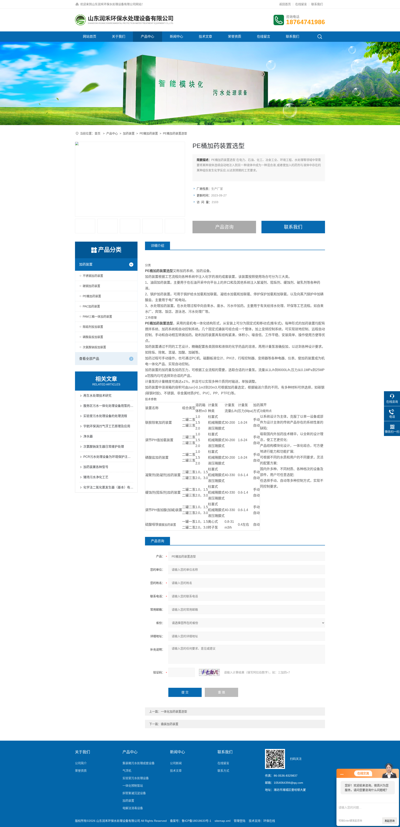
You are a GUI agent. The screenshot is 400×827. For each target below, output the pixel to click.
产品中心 (147, 36)
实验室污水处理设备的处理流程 (105, 416)
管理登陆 (239, 820)
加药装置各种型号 (95, 467)
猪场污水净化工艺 (95, 477)
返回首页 (285, 4)
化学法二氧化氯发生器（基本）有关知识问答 (108, 487)
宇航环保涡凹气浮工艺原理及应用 (106, 426)
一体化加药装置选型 (174, 711)
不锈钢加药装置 (93, 275)
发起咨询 (390, 821)
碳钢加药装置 (91, 286)
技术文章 (205, 36)
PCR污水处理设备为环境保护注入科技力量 (108, 456)
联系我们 (317, 4)
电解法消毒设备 (132, 808)
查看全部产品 (89, 358)
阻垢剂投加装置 (93, 326)
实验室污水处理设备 (135, 778)
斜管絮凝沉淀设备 (134, 793)
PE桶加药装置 (149, 133)
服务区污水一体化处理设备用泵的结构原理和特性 (108, 405)
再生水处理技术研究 (97, 395)
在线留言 (301, 4)
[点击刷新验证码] (209, 672)
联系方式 (223, 770)
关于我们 (118, 36)
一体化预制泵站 (132, 785)
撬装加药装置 (169, 724)
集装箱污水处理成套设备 (138, 763)
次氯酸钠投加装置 (94, 347)
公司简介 (81, 763)
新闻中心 (176, 36)
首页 (98, 133)
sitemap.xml (222, 820)
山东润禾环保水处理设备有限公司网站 (116, 4)
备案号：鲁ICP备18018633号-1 (190, 820)
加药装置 (129, 133)
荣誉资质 (234, 36)
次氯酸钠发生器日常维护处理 (103, 446)
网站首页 (89, 36)
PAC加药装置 (91, 306)
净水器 (88, 436)
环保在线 (269, 820)
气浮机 (126, 770)
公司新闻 (176, 763)
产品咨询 (224, 227)
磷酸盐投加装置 (93, 337)
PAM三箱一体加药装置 (97, 316)
